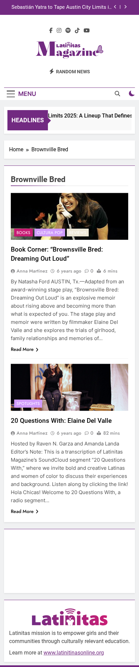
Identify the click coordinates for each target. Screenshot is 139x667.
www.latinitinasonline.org (74, 652)
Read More (22, 349)
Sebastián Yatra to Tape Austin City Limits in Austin (61, 7)
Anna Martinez (32, 270)
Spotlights (28, 404)
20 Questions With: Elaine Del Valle (61, 421)
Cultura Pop (50, 233)
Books (23, 233)
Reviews (77, 233)
